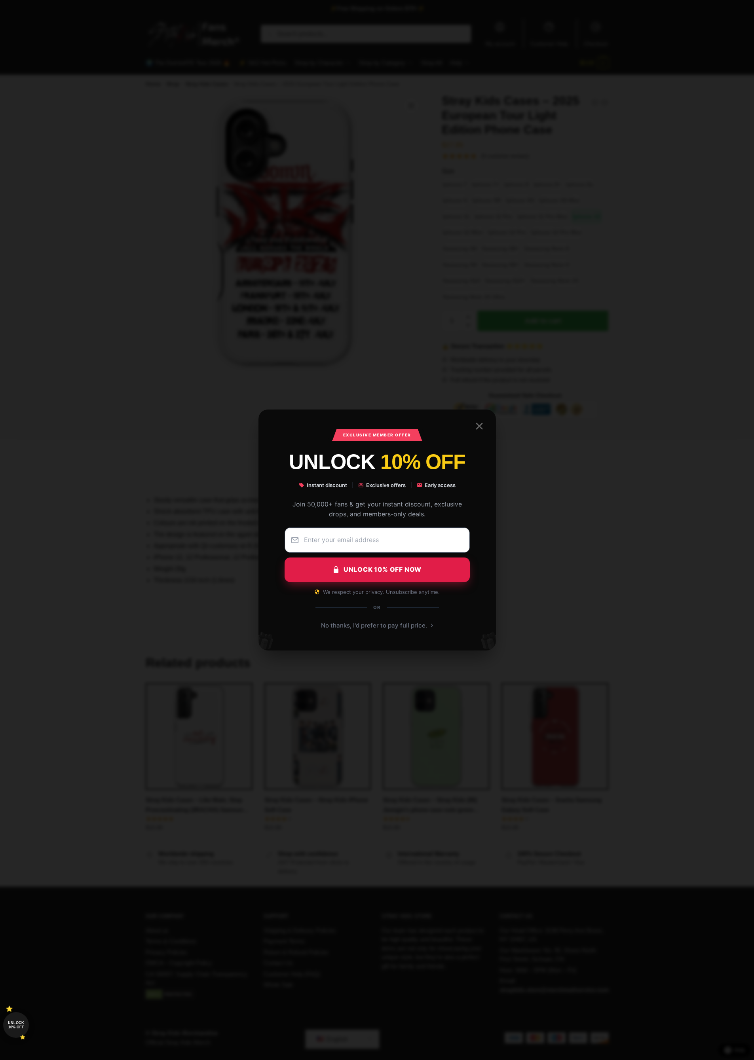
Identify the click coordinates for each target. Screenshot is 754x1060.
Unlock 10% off (16, 1025)
